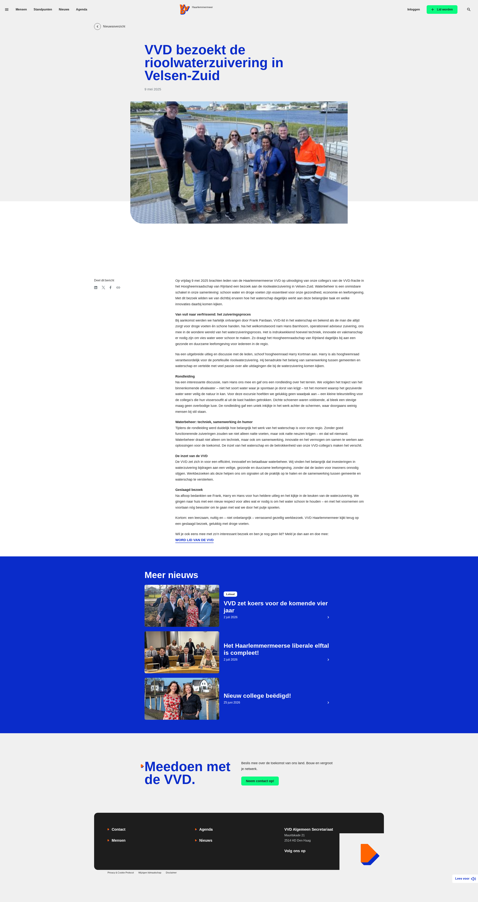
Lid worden (445, 9)
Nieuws (64, 9)
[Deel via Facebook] (110, 287)
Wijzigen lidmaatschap (149, 872)
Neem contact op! (260, 781)
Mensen (21, 9)
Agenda (81, 9)
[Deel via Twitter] (103, 287)
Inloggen (413, 9)
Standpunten (43, 9)
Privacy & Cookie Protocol (121, 872)
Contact (118, 829)
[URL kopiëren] (118, 287)
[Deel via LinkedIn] (95, 287)
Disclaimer (171, 872)
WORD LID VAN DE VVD (194, 540)
